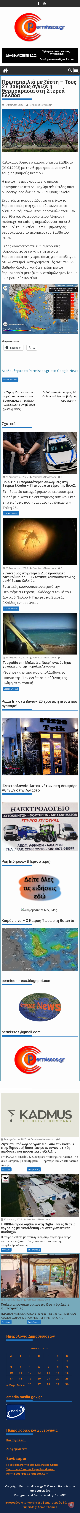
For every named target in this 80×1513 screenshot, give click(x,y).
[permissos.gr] (5, 70)
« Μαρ (10, 1385)
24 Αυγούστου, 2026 (14, 1139)
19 (29, 1378)
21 (48, 1378)
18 (20, 1378)
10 (11, 1372)
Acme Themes (47, 1507)
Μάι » (21, 1385)
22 (57, 1378)
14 (48, 1372)
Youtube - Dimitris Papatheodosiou (30, 1469)
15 (57, 1372)
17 (11, 1378)
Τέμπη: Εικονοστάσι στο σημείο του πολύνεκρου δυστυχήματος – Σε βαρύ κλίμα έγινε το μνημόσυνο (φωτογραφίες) (19, 400)
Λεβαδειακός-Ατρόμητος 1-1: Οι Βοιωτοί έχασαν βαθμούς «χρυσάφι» (59, 396)
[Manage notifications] (71, 1505)
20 (39, 1378)
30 (67, 1384)
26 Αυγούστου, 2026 (16, 477)
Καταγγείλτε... (16, 1440)
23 (67, 1378)
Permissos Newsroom (40, 104)
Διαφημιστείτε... (18, 1449)
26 (29, 1384)
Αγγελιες (6, 1169)
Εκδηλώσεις (34, 1169)
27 (39, 1384)
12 (29, 1372)
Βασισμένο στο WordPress (23, 1502)
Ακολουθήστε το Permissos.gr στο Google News (40, 370)
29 (57, 1384)
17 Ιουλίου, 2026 (12, 1219)
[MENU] (76, 70)
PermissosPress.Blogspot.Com (27, 1473)
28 (48, 1384)
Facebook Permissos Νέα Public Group (32, 1464)
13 (39, 1372)
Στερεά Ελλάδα (10, 379)
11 (20, 1372)
